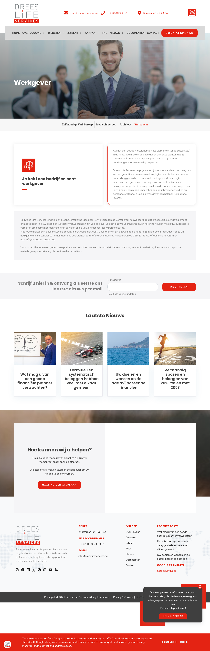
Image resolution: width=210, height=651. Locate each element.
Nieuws (130, 554)
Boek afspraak (173, 615)
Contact (130, 565)
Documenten (133, 560)
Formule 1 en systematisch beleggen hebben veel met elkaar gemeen (172, 545)
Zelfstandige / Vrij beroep (77, 124)
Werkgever (141, 124)
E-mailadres (114, 280)
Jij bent (130, 543)
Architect (125, 124)
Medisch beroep (106, 124)
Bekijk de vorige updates (121, 294)
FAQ (128, 548)
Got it (184, 642)
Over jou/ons (133, 532)
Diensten (131, 537)
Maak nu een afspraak (59, 485)
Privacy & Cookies (123, 597)
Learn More (169, 642)
